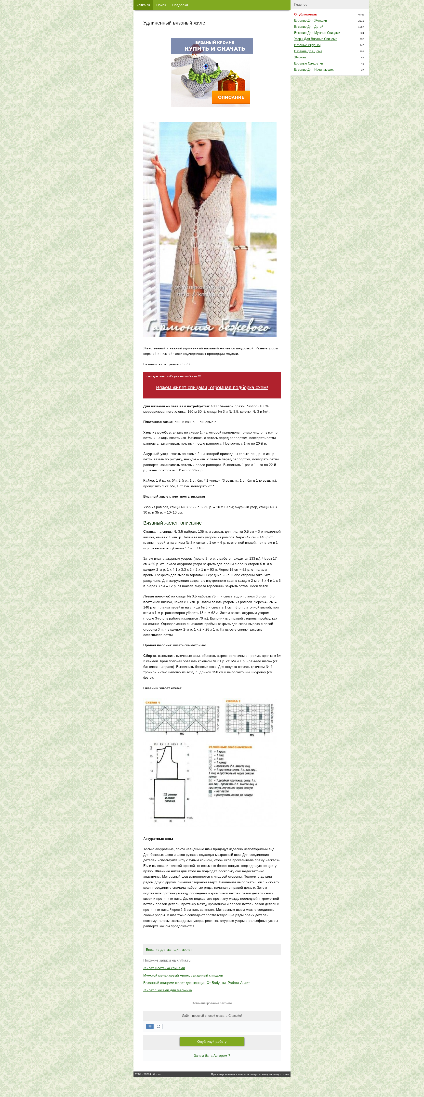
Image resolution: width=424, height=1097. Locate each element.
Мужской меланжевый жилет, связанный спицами (183, 975)
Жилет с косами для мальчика (167, 990)
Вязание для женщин (163, 950)
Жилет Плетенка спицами (164, 968)
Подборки (180, 5)
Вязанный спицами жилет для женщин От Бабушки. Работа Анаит (196, 983)
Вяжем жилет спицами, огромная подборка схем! (212, 387)
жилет (187, 950)
